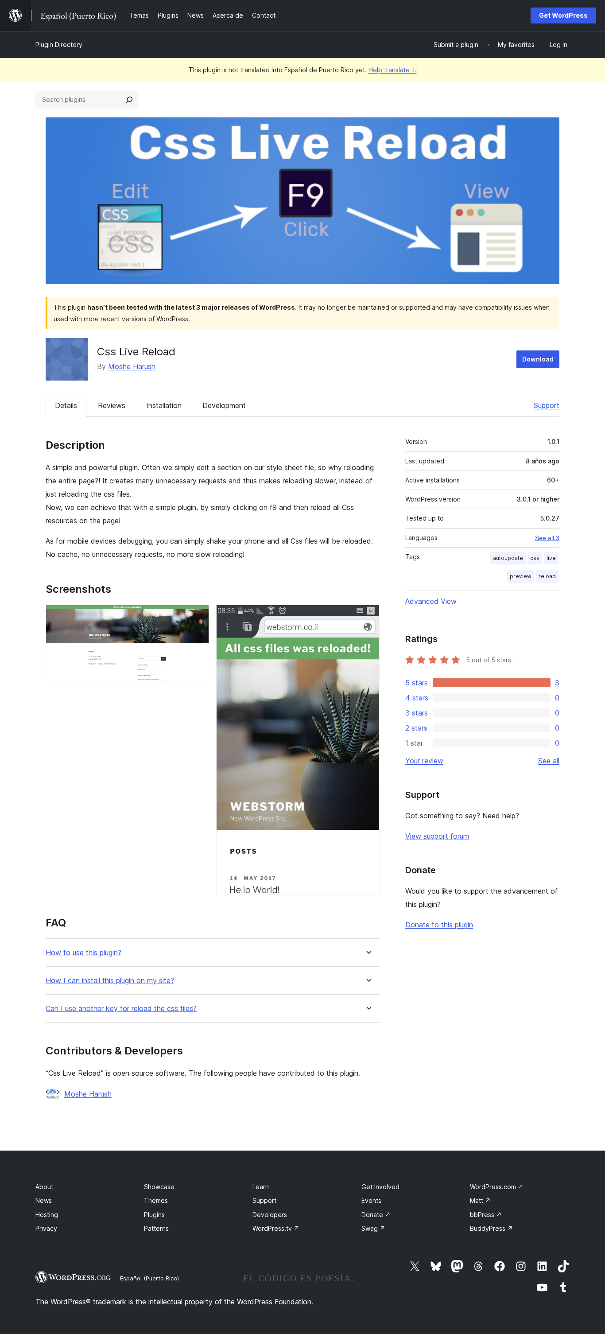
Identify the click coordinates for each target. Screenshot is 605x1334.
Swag (373, 1228)
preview (520, 576)
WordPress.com (497, 1186)
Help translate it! (392, 70)
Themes (156, 1200)
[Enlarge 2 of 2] (367, 616)
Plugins (154, 1214)
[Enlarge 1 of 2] (197, 616)
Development (224, 405)
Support (546, 405)
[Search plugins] (129, 100)
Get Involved (380, 1186)
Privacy (46, 1228)
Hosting (46, 1214)
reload (547, 576)
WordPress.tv (275, 1228)
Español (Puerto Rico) (149, 1278)
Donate (376, 1214)
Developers (269, 1214)
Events (371, 1200)
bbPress (486, 1214)
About (44, 1186)
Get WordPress (563, 15)
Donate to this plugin (439, 924)
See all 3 (547, 537)
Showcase (159, 1186)
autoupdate (508, 558)
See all (548, 760)
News (43, 1200)
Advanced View (431, 601)
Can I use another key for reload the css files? (121, 1008)
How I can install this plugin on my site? (110, 980)
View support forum (437, 836)
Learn (260, 1186)
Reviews (111, 405)
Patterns (156, 1228)
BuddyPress (491, 1228)
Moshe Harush (131, 366)
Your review (424, 760)
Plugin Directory (58, 44)
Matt (480, 1200)
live (551, 558)
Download (538, 359)
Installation (164, 405)
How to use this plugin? (83, 953)
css (534, 558)
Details (66, 405)
